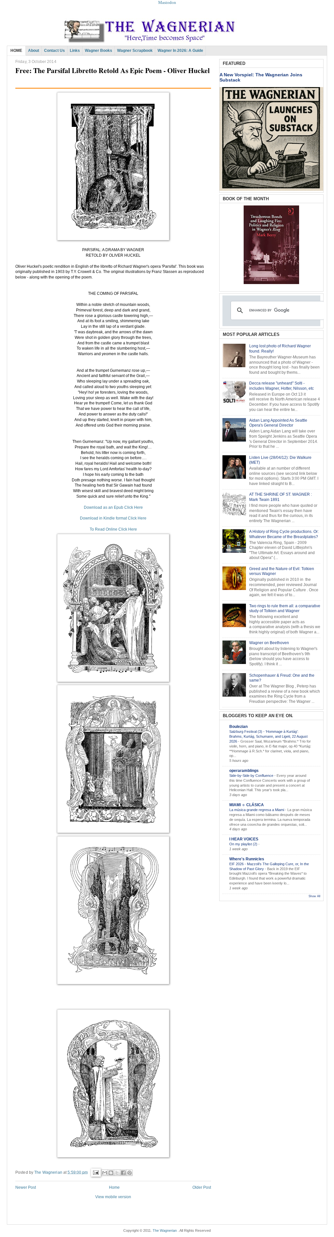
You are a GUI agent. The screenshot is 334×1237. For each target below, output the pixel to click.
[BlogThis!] (111, 1172)
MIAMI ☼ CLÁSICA (246, 805)
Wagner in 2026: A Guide (180, 50)
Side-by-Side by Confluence (251, 775)
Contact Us (54, 50)
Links (75, 50)
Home (114, 1187)
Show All (314, 896)
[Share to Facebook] (123, 1172)
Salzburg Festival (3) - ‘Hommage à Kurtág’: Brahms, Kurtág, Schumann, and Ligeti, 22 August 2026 (268, 736)
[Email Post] (95, 1172)
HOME (16, 50)
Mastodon (167, 2)
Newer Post (25, 1187)
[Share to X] (117, 1172)
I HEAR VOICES (243, 839)
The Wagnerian (165, 1230)
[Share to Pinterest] (129, 1172)
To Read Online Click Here (113, 529)
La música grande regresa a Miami (257, 810)
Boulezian (238, 726)
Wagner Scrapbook (135, 50)
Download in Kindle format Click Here (113, 518)
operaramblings (244, 770)
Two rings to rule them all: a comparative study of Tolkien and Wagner (284, 608)
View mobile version (113, 1197)
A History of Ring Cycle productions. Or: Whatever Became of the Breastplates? (284, 534)
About (33, 50)
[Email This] (104, 1172)
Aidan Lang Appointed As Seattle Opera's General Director (278, 423)
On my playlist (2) (243, 844)
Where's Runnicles (246, 859)
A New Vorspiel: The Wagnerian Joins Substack (261, 77)
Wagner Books (98, 50)
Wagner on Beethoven (269, 643)
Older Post (201, 1187)
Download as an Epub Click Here (113, 507)
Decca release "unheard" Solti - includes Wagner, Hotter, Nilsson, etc (281, 386)
